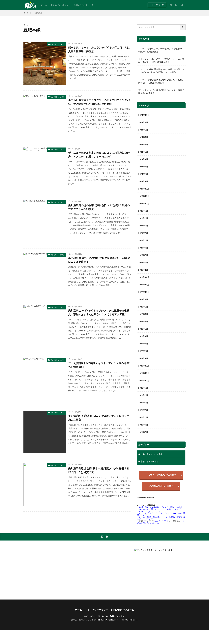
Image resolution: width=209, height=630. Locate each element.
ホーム (44, 5)
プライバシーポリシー (60, 5)
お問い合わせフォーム (84, 5)
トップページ (158, 5)
